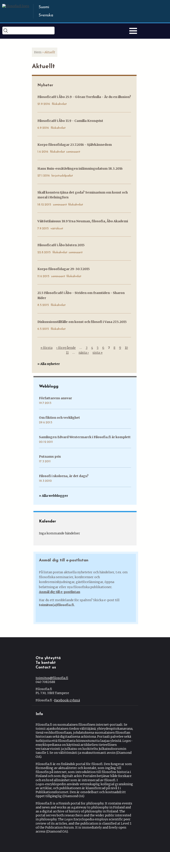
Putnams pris (50, 457)
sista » (97, 353)
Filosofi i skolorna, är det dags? (64, 476)
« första (46, 348)
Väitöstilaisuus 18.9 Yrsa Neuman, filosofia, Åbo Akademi (82, 221)
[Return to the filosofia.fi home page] (15, 6)
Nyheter (45, 85)
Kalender (47, 522)
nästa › (84, 353)
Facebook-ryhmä (67, 700)
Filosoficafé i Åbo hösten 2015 (61, 245)
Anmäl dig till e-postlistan (59, 592)
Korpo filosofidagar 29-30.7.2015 (63, 269)
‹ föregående (66, 348)
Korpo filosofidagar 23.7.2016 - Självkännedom (74, 145)
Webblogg (48, 387)
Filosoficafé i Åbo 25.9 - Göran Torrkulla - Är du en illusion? (84, 97)
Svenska (46, 15)
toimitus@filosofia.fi (52, 678)
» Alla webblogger (53, 496)
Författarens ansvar (55, 398)
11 (67, 353)
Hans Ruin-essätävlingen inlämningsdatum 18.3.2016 (80, 169)
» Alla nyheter (48, 364)
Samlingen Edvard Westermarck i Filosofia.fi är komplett (85, 437)
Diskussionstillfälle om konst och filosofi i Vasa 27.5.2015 (82, 322)
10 (126, 348)
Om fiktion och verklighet (59, 418)
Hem (38, 52)
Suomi (44, 7)
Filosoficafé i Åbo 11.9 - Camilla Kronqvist (70, 121)
